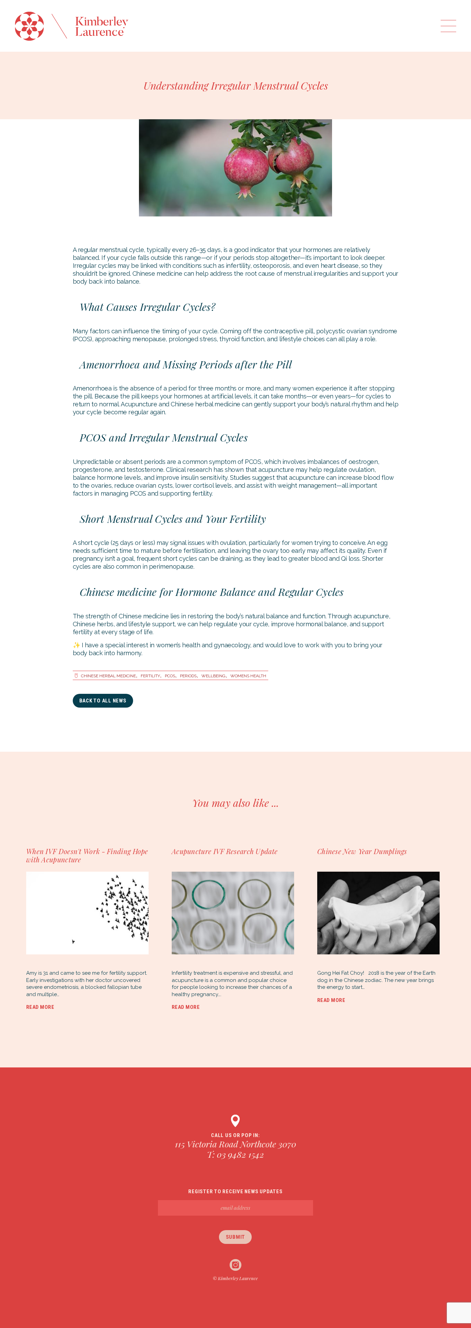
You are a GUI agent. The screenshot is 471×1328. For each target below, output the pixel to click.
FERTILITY (150, 675)
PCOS (170, 675)
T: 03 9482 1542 (235, 1154)
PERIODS (188, 675)
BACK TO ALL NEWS (103, 701)
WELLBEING (213, 675)
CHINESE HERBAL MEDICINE (108, 675)
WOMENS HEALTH (248, 675)
